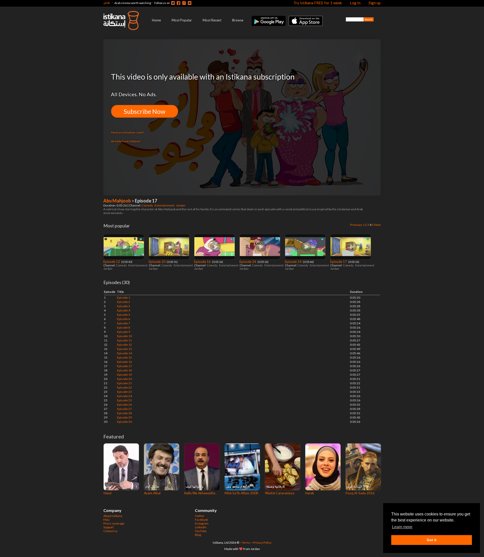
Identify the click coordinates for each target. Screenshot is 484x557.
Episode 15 (124, 357)
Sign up (375, 3)
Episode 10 (124, 336)
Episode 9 (123, 332)
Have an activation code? (127, 132)
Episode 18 (124, 370)
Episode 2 (123, 302)
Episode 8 (123, 327)
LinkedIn (200, 527)
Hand (107, 493)
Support (108, 527)
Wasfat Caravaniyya (279, 493)
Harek (309, 493)
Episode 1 (123, 297)
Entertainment (165, 205)
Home (156, 20)
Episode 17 (339, 262)
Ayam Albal (152, 493)
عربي (106, 2)
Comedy (147, 205)
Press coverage (113, 523)
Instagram (201, 523)
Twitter (199, 516)
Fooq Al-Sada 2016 (360, 493)
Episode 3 (123, 306)
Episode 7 (123, 323)
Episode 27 (124, 409)
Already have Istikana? (126, 141)
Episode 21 (124, 383)
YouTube (200, 531)
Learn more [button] (402, 527)
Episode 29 (124, 417)
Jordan (181, 205)
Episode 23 (124, 392)
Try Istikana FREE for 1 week (317, 3)
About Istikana (112, 516)
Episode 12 (112, 262)
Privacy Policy (262, 542)
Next (377, 225)
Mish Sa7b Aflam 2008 (241, 493)
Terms (246, 542)
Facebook (201, 519)
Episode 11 (124, 340)
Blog (198, 535)
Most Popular (182, 20)
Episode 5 (123, 315)
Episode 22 (124, 387)
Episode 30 (124, 422)
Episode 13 (124, 349)
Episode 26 (124, 404)
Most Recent (212, 20)
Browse (237, 20)
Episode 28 (124, 413)
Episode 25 (124, 400)
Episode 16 (202, 262)
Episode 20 (157, 262)
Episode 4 (123, 310)
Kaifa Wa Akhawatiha (199, 493)
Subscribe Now (144, 111)
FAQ (106, 519)
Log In (355, 3)
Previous (356, 225)
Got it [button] (431, 540)
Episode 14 (293, 262)
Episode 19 (124, 374)
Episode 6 (123, 319)
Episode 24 (248, 262)
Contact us (110, 531)
